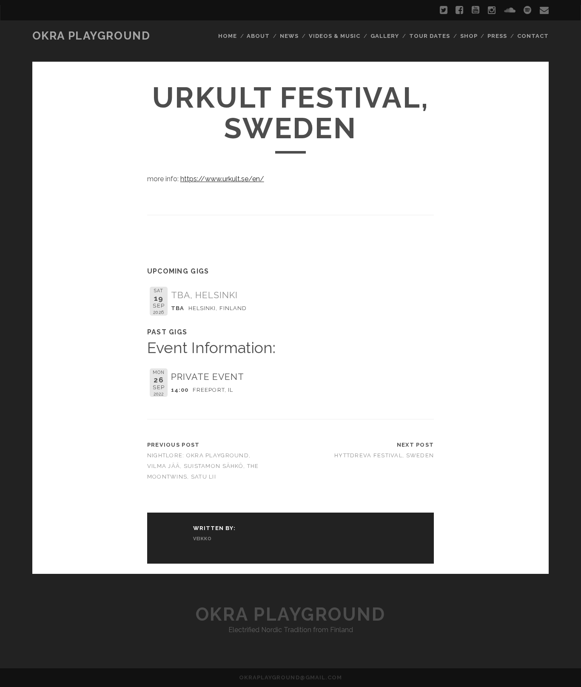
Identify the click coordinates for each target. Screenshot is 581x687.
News (289, 36)
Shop (469, 36)
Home (227, 36)
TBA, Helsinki (204, 295)
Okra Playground (91, 35)
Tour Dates (429, 36)
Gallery (384, 36)
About (258, 36)
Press (497, 36)
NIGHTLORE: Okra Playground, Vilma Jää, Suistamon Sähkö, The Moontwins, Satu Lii (203, 466)
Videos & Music (335, 36)
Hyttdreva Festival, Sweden (384, 455)
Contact (533, 36)
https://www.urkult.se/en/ (222, 179)
